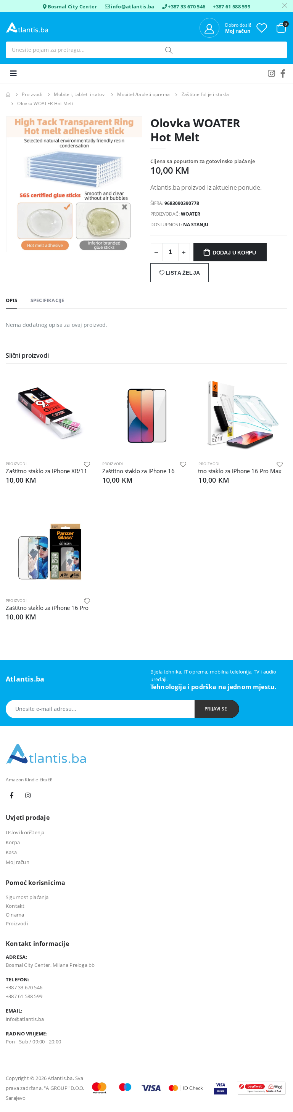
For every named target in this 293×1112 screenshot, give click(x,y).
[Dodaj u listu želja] (87, 464)
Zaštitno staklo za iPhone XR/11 (46, 471)
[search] (169, 50)
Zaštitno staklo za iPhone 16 (138, 471)
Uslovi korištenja (25, 832)
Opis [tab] (11, 300)
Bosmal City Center (72, 6)
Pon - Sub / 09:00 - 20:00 (33, 1041)
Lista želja (183, 273)
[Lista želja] (261, 27)
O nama (15, 914)
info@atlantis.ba (132, 6)
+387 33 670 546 (186, 6)
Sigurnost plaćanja (27, 897)
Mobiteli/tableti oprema (143, 94)
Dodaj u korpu (234, 253)
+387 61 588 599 (231, 6)
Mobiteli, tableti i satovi (80, 94)
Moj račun (17, 862)
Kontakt (15, 905)
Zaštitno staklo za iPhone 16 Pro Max (229, 471)
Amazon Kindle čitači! (29, 780)
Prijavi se (215, 709)
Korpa (13, 842)
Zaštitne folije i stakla (205, 94)
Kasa (11, 852)
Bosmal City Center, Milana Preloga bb (50, 965)
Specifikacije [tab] (47, 300)
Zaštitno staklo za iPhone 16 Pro (47, 607)
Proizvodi (32, 94)
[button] (281, 27)
